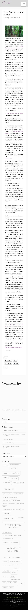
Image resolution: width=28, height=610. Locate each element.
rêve (14, 572)
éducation (5, 587)
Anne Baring (6, 482)
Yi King (14, 582)
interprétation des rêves (13, 526)
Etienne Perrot (20, 503)
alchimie (5, 464)
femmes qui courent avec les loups (11, 509)
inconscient (9, 519)
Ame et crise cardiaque (15, 464)
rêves (6, 577)
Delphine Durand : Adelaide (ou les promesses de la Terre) (14, 435)
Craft (16, 594)
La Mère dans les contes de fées (12, 535)
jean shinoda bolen (7, 532)
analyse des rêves (11, 473)
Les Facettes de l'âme (8, 538)
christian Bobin (7, 493)
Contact (21, 594)
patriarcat (16, 564)
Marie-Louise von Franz (13, 549)
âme (21, 584)
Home (4, 593)
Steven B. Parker (15, 579)
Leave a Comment (14, 18)
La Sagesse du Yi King (8, 442)
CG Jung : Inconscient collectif (10, 430)
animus (14, 478)
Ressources (7, 594)
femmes (4, 506)
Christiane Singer (18, 493)
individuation (21, 517)
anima (5, 477)
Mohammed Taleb (7, 565)
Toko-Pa (9, 582)
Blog (12, 594)
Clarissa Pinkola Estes (10, 497)
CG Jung (9, 489)
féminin (6, 513)
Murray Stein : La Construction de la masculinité (11, 447)
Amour (13, 468)
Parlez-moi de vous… (8, 439)
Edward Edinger (16, 500)
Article (6, 18)
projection (17, 568)
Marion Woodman (12, 557)
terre (4, 582)
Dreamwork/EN (21, 593)
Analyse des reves (11, 593)
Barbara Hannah (18, 483)
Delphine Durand (6, 500)
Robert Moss (6, 571)
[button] (23, 4)
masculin (5, 561)
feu (23, 509)
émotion (11, 587)
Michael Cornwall (15, 561)
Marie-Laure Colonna (10, 542)
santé (12, 576)
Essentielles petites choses (9, 503)
